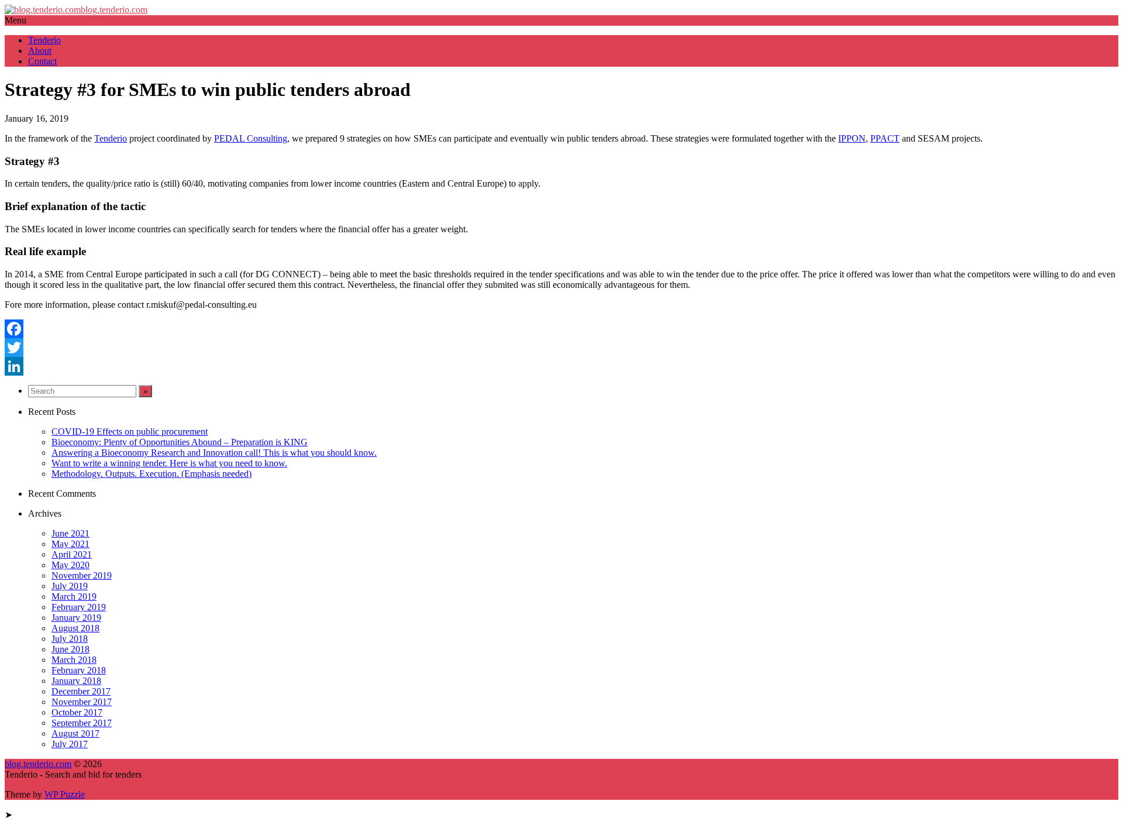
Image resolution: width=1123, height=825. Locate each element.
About (39, 51)
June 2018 (70, 649)
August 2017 (75, 733)
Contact (42, 61)
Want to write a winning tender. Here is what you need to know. (169, 463)
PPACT (885, 138)
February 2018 (78, 670)
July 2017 (69, 744)
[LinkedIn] (561, 366)
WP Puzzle (64, 794)
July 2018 (69, 639)
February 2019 (78, 607)
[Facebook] (561, 328)
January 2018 (76, 681)
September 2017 (81, 723)
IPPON (852, 138)
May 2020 (70, 565)
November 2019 (81, 575)
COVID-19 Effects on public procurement (129, 431)
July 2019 (69, 586)
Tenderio (44, 40)
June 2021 (70, 533)
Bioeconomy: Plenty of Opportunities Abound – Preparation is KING (179, 442)
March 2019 (74, 596)
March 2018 (74, 660)
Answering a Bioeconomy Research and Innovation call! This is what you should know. (214, 453)
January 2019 (76, 618)
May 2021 (70, 544)
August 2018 (75, 628)
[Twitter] (561, 347)
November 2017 (81, 702)
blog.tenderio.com (114, 10)
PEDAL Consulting (250, 138)
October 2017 (76, 712)
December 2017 (81, 691)
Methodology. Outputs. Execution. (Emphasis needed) (151, 474)
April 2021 (71, 554)
